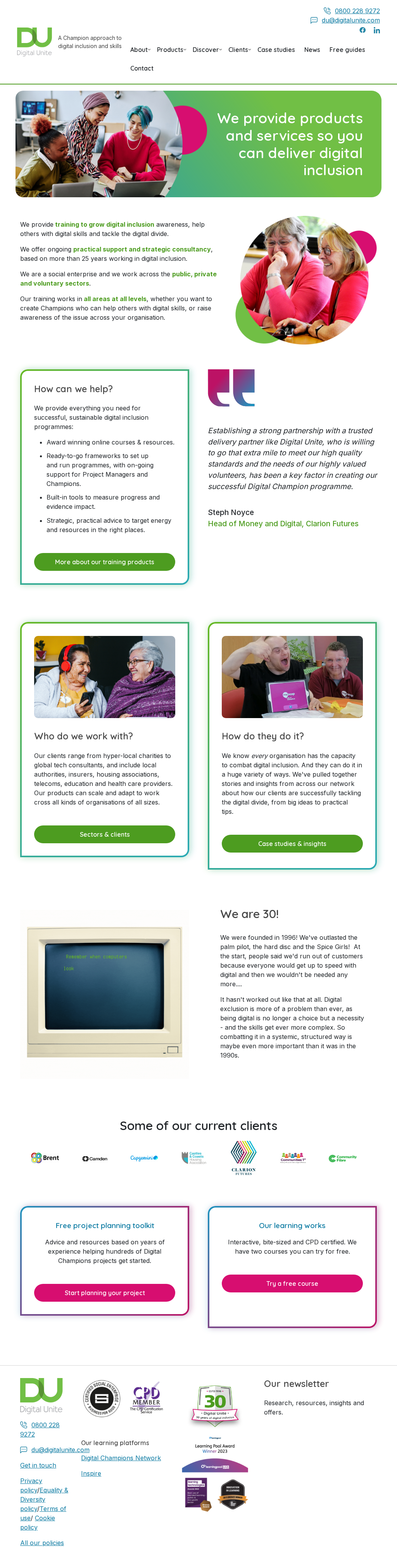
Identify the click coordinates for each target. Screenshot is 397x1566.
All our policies (42, 1543)
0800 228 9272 (357, 11)
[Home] (37, 42)
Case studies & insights (292, 844)
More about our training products (104, 562)
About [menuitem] (139, 52)
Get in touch (38, 1465)
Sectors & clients (105, 834)
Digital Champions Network (121, 1458)
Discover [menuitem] (206, 52)
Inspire (91, 1473)
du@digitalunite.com (351, 20)
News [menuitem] (312, 49)
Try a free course (292, 1283)
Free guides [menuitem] (347, 49)
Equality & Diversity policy (44, 1499)
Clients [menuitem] (238, 52)
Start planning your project (105, 1293)
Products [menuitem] (170, 52)
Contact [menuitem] (142, 68)
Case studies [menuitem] (276, 49)
